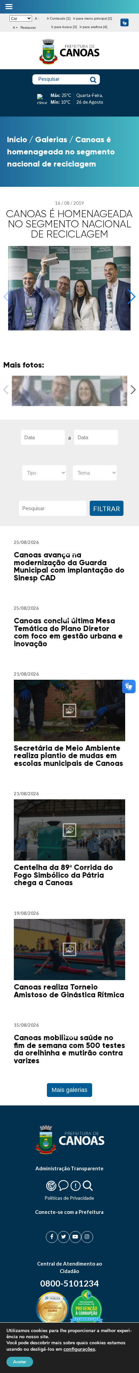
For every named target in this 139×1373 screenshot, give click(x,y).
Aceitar (19, 1362)
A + (15, 27)
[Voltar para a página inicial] (69, 64)
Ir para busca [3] (64, 27)
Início (17, 139)
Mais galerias (69, 1090)
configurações (79, 1349)
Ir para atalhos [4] (93, 27)
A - (37, 18)
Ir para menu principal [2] (92, 18)
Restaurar (28, 27)
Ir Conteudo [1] (59, 18)
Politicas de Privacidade (69, 1198)
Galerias (51, 139)
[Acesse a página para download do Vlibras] (124, 23)
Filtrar (106, 508)
